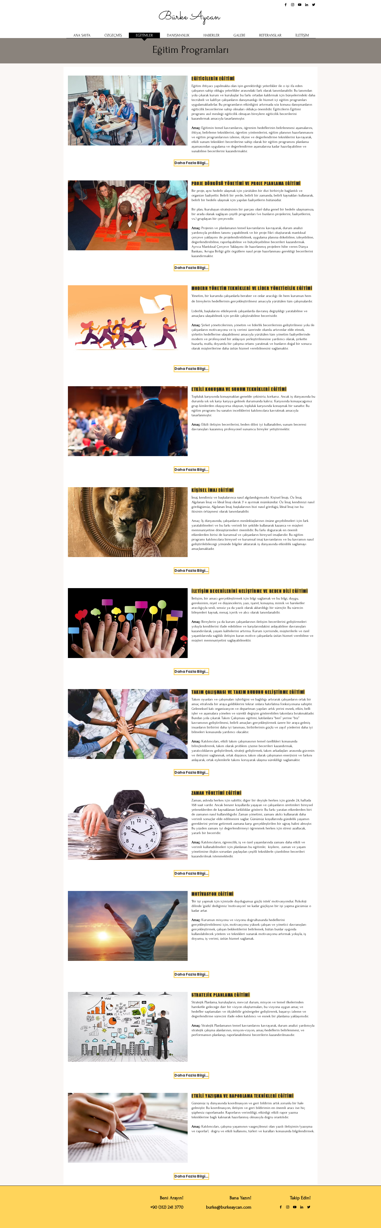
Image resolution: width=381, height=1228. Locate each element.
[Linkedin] (307, 5)
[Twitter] (314, 5)
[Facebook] (286, 5)
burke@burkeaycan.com (228, 1207)
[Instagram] (293, 5)
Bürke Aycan (191, 16)
